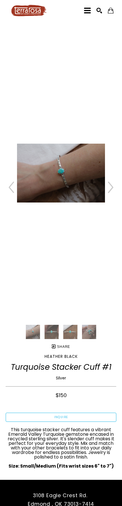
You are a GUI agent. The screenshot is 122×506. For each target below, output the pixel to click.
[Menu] (87, 10)
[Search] (99, 10)
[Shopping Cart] (110, 10)
